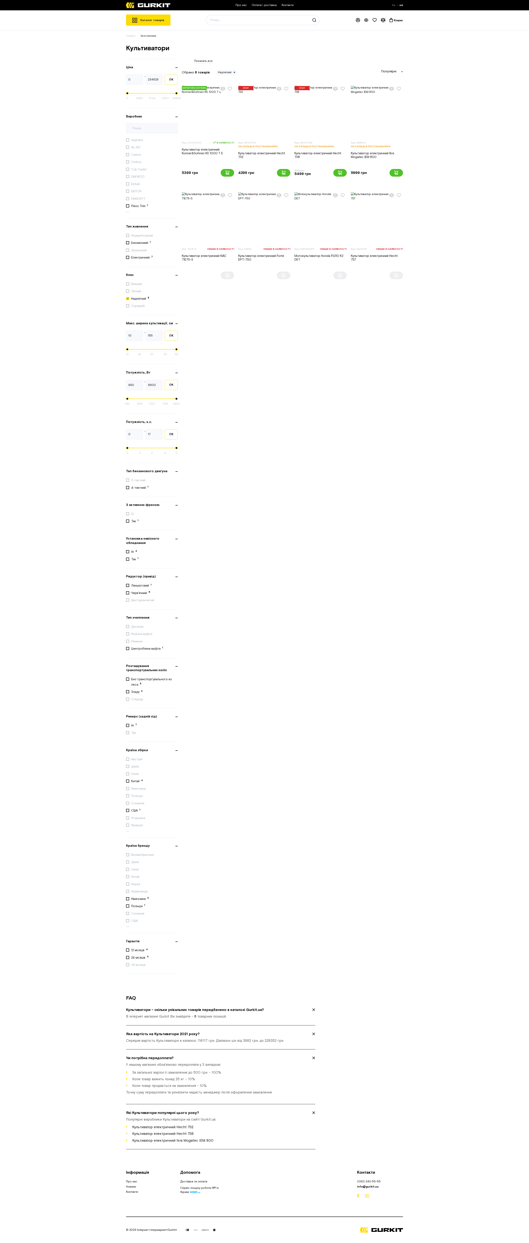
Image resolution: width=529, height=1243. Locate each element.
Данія (135, 767)
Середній (138, 306)
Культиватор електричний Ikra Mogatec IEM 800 (372, 155)
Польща (137, 796)
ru (394, 5)
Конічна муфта (142, 634)
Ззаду (137, 692)
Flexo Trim (139, 206)
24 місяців (140, 957)
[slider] (127, 93)
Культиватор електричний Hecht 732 (261, 155)
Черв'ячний (140, 592)
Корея (136, 884)
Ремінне (137, 641)
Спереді (137, 699)
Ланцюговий (141, 585)
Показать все (203, 61)
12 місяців (139, 950)
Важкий (137, 284)
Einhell (136, 184)
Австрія (137, 759)
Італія (135, 774)
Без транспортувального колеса (151, 682)
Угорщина (138, 818)
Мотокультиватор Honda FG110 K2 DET (318, 258)
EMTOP (137, 191)
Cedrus (136, 162)
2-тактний (138, 480)
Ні (133, 514)
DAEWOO (138, 177)
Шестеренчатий (143, 600)
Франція (137, 825)
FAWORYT (138, 199)
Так (134, 521)
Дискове (137, 627)
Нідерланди (140, 891)
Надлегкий (140, 298)
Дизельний (139, 250)
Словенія (138, 803)
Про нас (241, 5)
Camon (136, 155)
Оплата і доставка (264, 5)
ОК (171, 79)
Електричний (142, 257)
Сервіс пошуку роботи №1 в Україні (199, 1190)
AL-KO (136, 147)
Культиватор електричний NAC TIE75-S (204, 258)
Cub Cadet (139, 169)
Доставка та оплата (193, 1181)
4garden (137, 140)
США (135, 810)
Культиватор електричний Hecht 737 (374, 258)
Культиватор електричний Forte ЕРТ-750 (261, 258)
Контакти (288, 5)
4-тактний (139, 487)
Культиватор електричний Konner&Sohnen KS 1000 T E (202, 151)
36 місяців (138, 965)
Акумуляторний (142, 236)
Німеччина (139, 789)
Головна (130, 35)
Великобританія (143, 855)
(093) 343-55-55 (369, 1181)
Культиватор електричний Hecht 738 (317, 155)
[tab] (220, 1013)
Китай (137, 781)
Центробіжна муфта (147, 648)
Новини (131, 1187)
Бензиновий (141, 243)
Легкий (136, 291)
